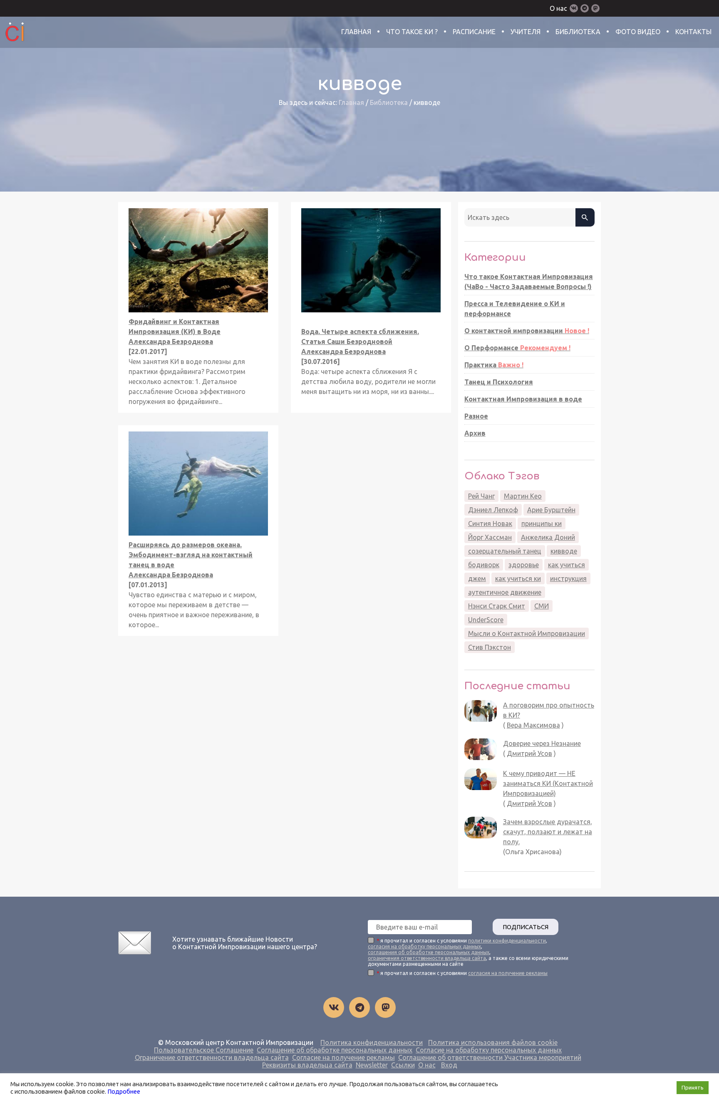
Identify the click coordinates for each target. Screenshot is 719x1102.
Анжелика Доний (548, 537)
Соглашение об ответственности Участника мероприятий (489, 1057)
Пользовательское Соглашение (203, 1050)
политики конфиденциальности (507, 940)
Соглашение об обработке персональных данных (334, 1050)
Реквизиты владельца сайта (307, 1065)
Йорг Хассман (490, 537)
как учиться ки (518, 578)
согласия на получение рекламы (508, 973)
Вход (449, 1065)
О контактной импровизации (526, 330)
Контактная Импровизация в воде (523, 399)
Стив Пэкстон (489, 647)
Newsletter (372, 1065)
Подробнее (123, 1091)
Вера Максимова (533, 725)
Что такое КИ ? (412, 31)
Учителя (525, 31)
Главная (356, 31)
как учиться (566, 564)
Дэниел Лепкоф (493, 510)
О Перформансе (517, 348)
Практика (493, 365)
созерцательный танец (504, 551)
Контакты (693, 31)
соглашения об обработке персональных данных (428, 952)
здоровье (523, 564)
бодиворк (483, 564)
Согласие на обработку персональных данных (489, 1050)
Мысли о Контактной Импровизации (526, 633)
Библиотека (577, 31)
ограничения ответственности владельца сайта (427, 958)
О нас (558, 8)
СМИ (541, 606)
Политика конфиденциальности (371, 1042)
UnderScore (485, 619)
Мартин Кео (523, 496)
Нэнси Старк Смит (496, 606)
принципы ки (541, 523)
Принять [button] (693, 1087)
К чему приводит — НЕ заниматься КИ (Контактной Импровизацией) (548, 783)
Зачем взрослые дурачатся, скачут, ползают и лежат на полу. (547, 831)
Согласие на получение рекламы (343, 1057)
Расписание (474, 31)
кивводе (563, 551)
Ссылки (403, 1065)
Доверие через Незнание (542, 743)
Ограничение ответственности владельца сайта (212, 1057)
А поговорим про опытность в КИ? (548, 710)
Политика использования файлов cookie (493, 1042)
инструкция (568, 578)
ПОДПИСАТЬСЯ (525, 926)
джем (477, 578)
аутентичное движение (504, 592)
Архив (475, 433)
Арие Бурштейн (551, 510)
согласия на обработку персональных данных (424, 946)
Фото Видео (637, 31)
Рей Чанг (481, 496)
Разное (476, 416)
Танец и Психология (498, 382)
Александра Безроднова (171, 341)
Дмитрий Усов (529, 753)
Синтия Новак (490, 523)
